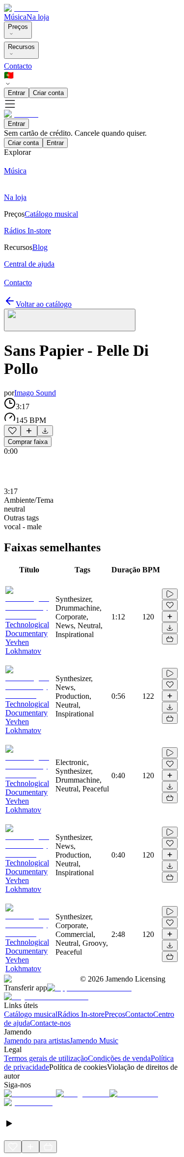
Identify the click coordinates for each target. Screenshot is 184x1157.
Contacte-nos (50, 1023)
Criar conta (48, 93)
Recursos (21, 46)
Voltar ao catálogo (44, 304)
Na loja (37, 17)
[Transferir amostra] (45, 430)
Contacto (18, 66)
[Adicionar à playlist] (29, 431)
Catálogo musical (30, 1014)
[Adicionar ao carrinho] (170, 639)
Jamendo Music (94, 1040)
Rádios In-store (81, 1014)
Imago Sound (35, 393)
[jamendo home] (21, 8)
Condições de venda (119, 1058)
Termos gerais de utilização (46, 1058)
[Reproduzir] (170, 594)
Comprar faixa (28, 441)
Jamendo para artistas (37, 1040)
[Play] (69, 320)
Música (15, 17)
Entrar (16, 93)
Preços (18, 26)
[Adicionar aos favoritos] (12, 431)
